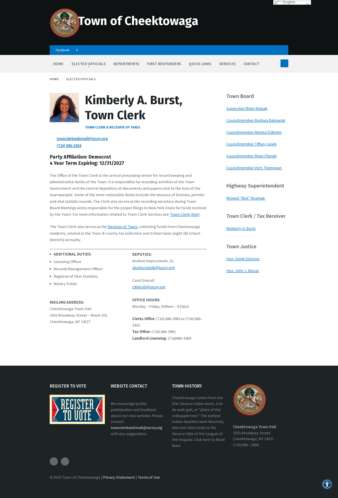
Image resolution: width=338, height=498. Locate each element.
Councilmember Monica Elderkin (254, 132)
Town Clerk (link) (185, 214)
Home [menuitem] (58, 63)
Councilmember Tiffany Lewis (251, 143)
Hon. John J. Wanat (242, 270)
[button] (327, 487)
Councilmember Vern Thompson (254, 167)
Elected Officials (81, 79)
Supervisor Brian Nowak (246, 108)
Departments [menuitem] (126, 63)
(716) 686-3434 (69, 145)
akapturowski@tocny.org (153, 267)
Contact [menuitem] (252, 63)
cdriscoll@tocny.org (148, 286)
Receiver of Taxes (122, 226)
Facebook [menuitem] (62, 50)
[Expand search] (284, 63)
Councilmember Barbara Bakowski (255, 120)
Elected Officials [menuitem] (89, 63)
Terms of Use (149, 477)
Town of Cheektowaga (138, 21)
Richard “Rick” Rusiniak (245, 198)
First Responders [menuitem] (164, 63)
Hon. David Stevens (242, 258)
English (288, 2)
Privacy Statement (119, 477)
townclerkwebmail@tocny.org (82, 138)
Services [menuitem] (227, 63)
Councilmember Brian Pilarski (251, 155)
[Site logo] (65, 36)
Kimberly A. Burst (241, 228)
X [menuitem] (77, 50)
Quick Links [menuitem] (200, 63)
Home (54, 79)
